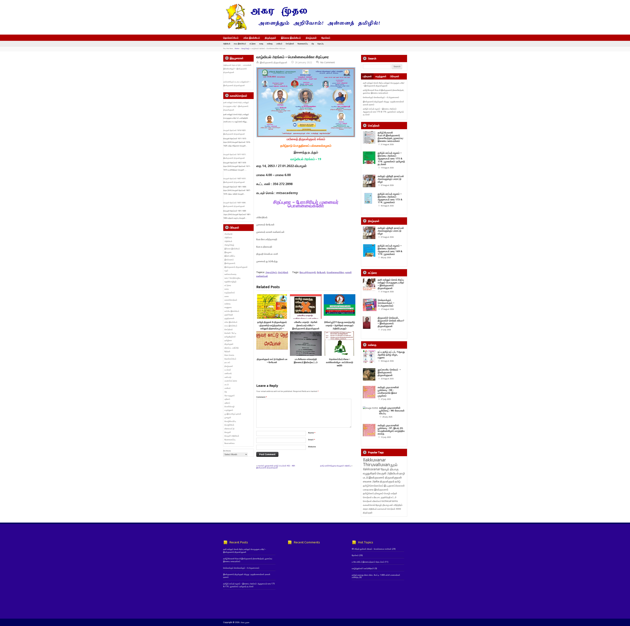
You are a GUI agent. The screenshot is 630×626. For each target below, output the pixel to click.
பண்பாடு (227, 377)
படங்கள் (227, 369)
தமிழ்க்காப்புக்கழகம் (373, 493)
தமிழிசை (228, 340)
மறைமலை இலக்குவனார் (375, 489)
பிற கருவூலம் (229, 395)
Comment (261, 397)
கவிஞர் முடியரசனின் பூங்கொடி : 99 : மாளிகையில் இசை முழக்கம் (388, 391)
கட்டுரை (253, 43)
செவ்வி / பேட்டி (230, 333)
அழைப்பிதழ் (245, 48)
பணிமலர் (228, 373)
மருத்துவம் (228, 410)
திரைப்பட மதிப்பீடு (231, 347)
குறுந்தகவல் (229, 318)
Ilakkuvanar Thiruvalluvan (376, 462)
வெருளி (227, 432)
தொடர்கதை (229, 355)
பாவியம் (279, 43)
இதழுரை (227, 252)
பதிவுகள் (367, 76)
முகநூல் (227, 417)
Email (311, 439)
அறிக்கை (228, 237)
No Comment (327, 62)
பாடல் (226, 384)
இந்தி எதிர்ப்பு (229, 255)
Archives (227, 450)
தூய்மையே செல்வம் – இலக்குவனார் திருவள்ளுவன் (389, 372)
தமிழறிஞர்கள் (230, 336)
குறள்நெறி (228, 314)
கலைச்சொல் (369, 505)
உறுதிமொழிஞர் (230, 281)
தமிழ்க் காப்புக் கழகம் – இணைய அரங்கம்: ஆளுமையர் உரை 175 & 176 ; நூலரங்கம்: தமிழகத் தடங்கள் (383, 111)
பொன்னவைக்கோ (335, 272)
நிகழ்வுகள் (311, 37)
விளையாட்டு (229, 428)
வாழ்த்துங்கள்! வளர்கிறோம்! (363, 568)
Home (237, 48)
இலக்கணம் (229, 259)
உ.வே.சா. (376, 497)
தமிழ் (397, 481)
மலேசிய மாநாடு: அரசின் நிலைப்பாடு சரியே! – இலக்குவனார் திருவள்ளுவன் (305, 325)
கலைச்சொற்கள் (230, 299)
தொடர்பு (320, 43)
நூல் (394, 464)
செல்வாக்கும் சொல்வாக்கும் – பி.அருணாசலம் (381, 97)
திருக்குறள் (270, 37)
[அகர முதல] (301, 29)
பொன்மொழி (229, 406)
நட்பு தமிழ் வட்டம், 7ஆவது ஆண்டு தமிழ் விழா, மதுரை (391, 354)
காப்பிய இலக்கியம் (231, 311)
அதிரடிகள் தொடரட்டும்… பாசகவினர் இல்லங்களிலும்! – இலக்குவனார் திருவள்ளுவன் (237, 68)
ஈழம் (226, 270)
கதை (261, 43)
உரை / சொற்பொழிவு (232, 278)
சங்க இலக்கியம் (251, 37)
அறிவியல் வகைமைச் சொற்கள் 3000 (384, 508)
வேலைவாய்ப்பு (303, 43)
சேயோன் (321, 272)
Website (312, 446)
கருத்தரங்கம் (229, 292)
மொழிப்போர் (229, 424)
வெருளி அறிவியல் (231, 435)
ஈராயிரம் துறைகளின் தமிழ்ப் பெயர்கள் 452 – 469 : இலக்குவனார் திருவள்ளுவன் (276, 466)
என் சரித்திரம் (395, 505)
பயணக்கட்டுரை (230, 380)
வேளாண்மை (229, 443)
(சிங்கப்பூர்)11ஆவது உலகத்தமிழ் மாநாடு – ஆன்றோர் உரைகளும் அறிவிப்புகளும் (339, 325)
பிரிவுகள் (394, 76)
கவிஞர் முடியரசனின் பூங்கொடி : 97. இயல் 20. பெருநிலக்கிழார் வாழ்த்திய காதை (391, 429)
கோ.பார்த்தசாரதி (308, 272)
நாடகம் (227, 362)
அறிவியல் (226, 43)
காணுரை (228, 307)
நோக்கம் (325, 38)
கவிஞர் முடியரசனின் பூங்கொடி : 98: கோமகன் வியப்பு (392, 410)
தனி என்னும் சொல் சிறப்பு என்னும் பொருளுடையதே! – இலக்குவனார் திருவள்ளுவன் (236, 106)
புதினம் (227, 399)
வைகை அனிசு (371, 481)
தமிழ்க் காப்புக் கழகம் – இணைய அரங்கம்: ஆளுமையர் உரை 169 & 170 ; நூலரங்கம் (390, 249)
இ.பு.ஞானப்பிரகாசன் (394, 485)
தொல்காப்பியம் (231, 37)
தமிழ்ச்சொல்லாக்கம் (373, 485)
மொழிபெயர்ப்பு (230, 421)
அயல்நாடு (228, 233)
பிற (313, 43)
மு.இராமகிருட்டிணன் (232, 413)
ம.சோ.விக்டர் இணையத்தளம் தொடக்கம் (368, 561)
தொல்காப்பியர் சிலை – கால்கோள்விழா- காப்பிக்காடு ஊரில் (339, 362)
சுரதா (365, 508)
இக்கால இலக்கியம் (291, 37)
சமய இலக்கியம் (240, 43)
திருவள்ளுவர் (387, 481)
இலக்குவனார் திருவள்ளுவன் (273, 62)
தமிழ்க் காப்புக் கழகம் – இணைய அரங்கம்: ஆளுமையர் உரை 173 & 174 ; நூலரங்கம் (390, 198)
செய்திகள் (290, 43)
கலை (226, 296)
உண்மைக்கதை (230, 274)
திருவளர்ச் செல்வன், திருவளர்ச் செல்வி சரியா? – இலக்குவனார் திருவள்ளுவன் (391, 322)
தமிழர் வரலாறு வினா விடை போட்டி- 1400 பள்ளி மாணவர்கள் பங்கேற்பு (376, 576)
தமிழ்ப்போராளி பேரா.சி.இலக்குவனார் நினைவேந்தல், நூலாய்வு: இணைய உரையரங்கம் (383, 91)
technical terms (390, 501)
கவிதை (270, 43)
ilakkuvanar (371, 469)
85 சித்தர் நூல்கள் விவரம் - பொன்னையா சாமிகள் (371, 548)
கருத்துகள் (380, 76)
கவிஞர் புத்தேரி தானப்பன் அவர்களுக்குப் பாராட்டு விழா (391, 179)
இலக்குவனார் (229, 263)
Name (311, 432)
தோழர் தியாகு (382, 505)
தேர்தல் (227, 351)
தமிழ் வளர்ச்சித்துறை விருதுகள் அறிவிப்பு (335, 465)
